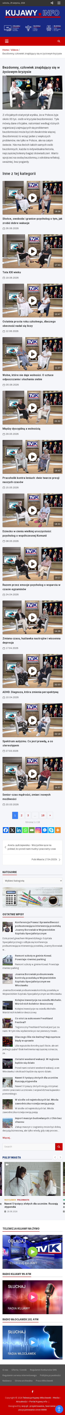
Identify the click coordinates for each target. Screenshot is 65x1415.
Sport (29, 1200)
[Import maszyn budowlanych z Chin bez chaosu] (7, 1123)
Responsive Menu (51, 3)
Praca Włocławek (44, 1380)
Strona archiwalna (23, 1380)
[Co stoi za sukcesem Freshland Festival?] (7, 1023)
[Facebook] (6, 830)
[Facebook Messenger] (45, 830)
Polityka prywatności (50, 1375)
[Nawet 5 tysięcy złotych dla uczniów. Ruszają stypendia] (7, 1082)
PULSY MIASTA (11, 1157)
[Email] (32, 830)
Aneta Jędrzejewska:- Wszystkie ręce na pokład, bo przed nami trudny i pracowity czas (32, 847)
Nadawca (7, 1380)
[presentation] (55, 1157)
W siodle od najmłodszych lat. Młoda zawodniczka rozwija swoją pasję (26, 1205)
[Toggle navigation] (6, 41)
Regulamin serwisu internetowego (19, 1375)
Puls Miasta (19, 1200)
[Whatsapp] (25, 830)
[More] (58, 830)
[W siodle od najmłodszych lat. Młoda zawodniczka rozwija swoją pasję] (7, 1104)
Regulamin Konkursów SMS (43, 1369)
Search (58, 1146)
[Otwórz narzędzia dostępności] (59, 1409)
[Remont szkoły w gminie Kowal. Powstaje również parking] (7, 960)
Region (8, 1200)
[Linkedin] (19, 830)
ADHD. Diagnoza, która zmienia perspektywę (30, 692)
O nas (5, 1369)
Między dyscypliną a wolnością (21, 428)
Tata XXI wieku (11, 272)
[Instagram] (38, 830)
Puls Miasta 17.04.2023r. (44, 859)
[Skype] (51, 830)
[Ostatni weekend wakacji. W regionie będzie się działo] (7, 1064)
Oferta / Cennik (19, 1369)
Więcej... (6, 1138)
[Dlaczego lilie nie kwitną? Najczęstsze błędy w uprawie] (7, 1041)
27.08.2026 (12, 1211)
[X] (12, 830)
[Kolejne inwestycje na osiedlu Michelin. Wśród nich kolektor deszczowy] (7, 1005)
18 (42, 815)
